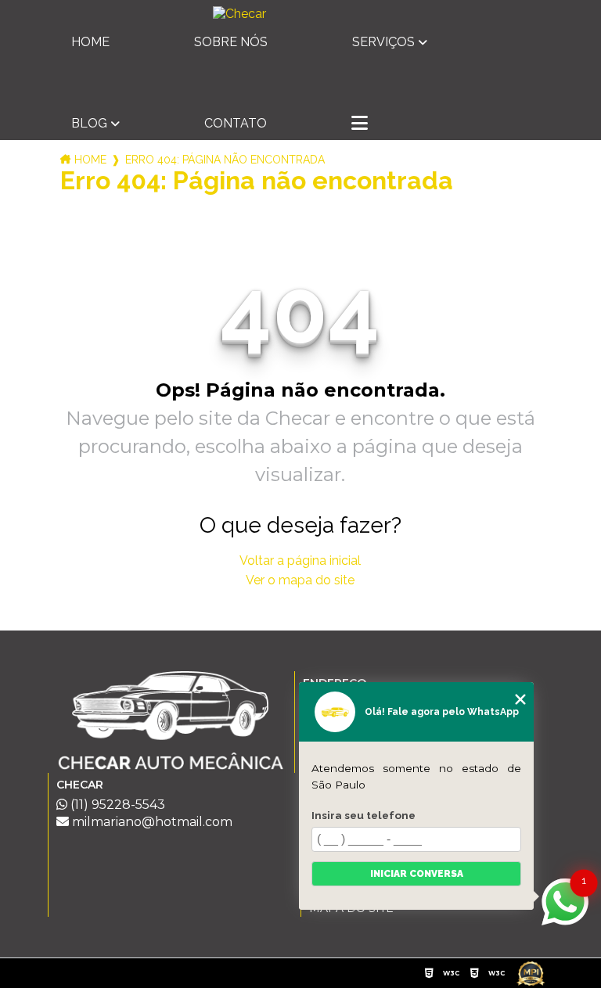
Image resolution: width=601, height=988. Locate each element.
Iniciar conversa (416, 873)
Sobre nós (231, 41)
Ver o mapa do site (300, 580)
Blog (89, 123)
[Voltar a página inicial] (300, 13)
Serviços (383, 41)
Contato (235, 123)
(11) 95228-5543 (116, 804)
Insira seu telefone (363, 815)
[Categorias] (359, 124)
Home (90, 41)
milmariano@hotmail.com (150, 821)
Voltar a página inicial (300, 560)
